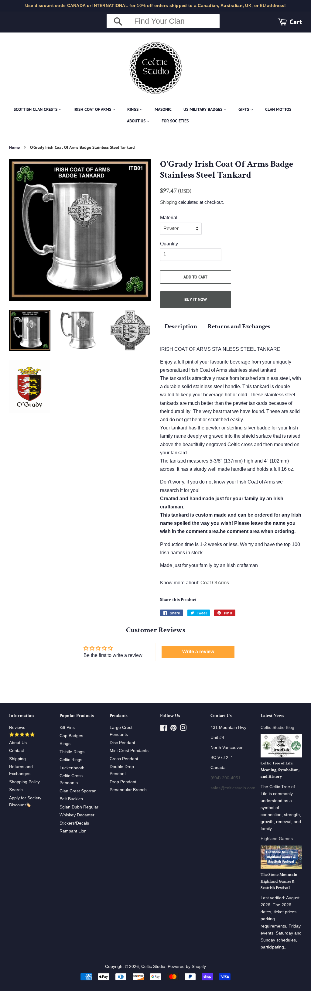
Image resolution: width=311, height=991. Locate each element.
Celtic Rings (71, 759)
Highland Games (277, 838)
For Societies (175, 121)
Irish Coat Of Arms (92, 109)
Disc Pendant (122, 742)
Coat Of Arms (214, 582)
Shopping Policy (24, 782)
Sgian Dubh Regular (79, 807)
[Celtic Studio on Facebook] (163, 729)
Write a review (198, 651)
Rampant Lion (73, 831)
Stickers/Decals (74, 823)
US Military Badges (203, 109)
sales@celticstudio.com (232, 788)
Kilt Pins (67, 727)
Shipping (168, 202)
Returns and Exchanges (239, 326)
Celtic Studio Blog (277, 727)
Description (181, 326)
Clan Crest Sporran (78, 791)
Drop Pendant (123, 782)
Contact (16, 750)
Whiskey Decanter (77, 815)
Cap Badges (71, 735)
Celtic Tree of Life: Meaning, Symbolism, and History (280, 769)
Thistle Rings (72, 752)
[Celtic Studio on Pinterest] (173, 729)
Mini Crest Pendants (129, 750)
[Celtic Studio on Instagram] (183, 729)
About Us (137, 121)
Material (168, 217)
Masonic (163, 109)
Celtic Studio (153, 966)
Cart (296, 21)
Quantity (169, 243)
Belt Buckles (71, 799)
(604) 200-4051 (225, 778)
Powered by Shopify (187, 966)
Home (14, 147)
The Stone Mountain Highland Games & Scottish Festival (279, 881)
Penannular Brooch (128, 790)
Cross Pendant (124, 759)
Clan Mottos (278, 109)
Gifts (244, 109)
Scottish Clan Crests (36, 109)
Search (16, 790)
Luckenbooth (72, 768)
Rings (133, 109)
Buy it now (195, 299)
